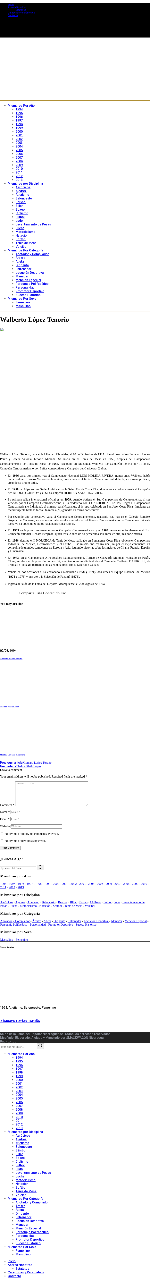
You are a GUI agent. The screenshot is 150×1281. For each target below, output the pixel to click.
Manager (116, 921)
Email (5, 819)
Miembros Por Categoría (25, 1199)
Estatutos (21, 10)
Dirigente (59, 921)
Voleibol (90, 905)
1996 (21, 883)
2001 (65, 883)
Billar (73, 902)
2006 (109, 883)
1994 (3, 883)
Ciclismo (95, 902)
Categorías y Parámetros (21, 12)
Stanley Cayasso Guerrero (12, 755)
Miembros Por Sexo (22, 1247)
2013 (21, 887)
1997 (30, 883)
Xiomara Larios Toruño (11, 658)
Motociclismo (28, 905)
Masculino (6, 939)
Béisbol (62, 902)
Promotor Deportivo (60, 924)
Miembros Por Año (21, 1054)
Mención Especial (136, 921)
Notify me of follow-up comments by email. (32, 833)
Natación (44, 905)
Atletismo (33, 902)
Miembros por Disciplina (25, 1132)
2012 (12, 887)
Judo (117, 902)
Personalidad (38, 924)
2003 (82, 883)
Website (5, 826)
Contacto (13, 15)
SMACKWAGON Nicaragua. (85, 1038)
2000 (56, 883)
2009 (135, 883)
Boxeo (83, 902)
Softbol (57, 905)
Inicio (11, 4)
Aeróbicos (6, 902)
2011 (3, 887)
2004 (91, 883)
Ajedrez (20, 902)
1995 (12, 883)
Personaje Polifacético (13, 924)
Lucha (13, 905)
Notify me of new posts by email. (25, 840)
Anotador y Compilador (15, 921)
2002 (74, 883)
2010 (144, 883)
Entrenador (74, 921)
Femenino (22, 939)
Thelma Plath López (9, 706)
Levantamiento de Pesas (33, 1173)
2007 (117, 883)
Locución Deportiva (96, 921)
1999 (47, 883)
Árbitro (36, 921)
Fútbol (108, 902)
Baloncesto (48, 902)
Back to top (8, 1041)
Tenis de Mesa (73, 905)
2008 (126, 883)
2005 (100, 883)
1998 (38, 883)
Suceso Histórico (86, 924)
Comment (7, 805)
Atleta (47, 921)
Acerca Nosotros (17, 7)
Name (5, 811)
